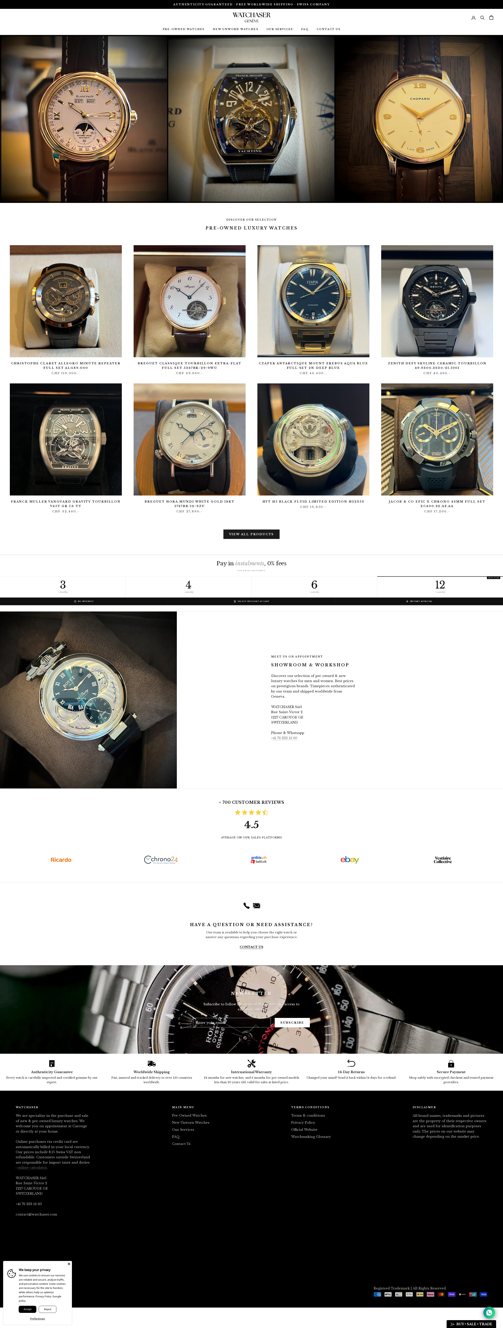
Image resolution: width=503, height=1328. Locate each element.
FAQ (304, 29)
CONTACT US (251, 947)
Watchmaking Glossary (311, 1137)
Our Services (279, 29)
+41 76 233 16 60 (284, 738)
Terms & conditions (308, 1115)
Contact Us (328, 29)
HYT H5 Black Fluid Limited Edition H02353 (313, 501)
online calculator (32, 1168)
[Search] (482, 17)
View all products (251, 534)
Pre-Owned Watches (184, 29)
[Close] (69, 1264)
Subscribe (292, 1022)
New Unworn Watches (235, 29)
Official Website (304, 1130)
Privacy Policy (303, 1122)
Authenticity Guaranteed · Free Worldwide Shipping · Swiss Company (251, 4)
